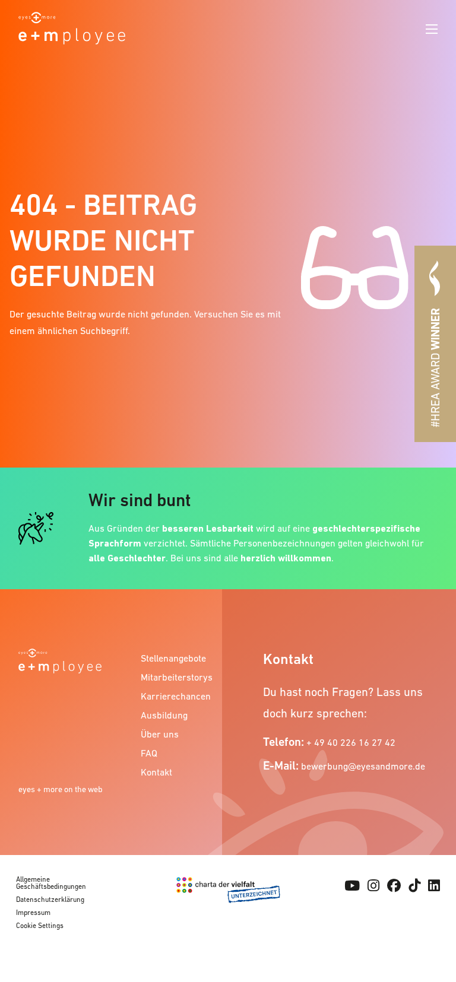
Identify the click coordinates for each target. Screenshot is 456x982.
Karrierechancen (176, 696)
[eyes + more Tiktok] (414, 886)
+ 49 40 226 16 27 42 (350, 742)
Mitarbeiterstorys (176, 677)
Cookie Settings (40, 925)
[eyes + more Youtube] (352, 886)
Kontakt (156, 772)
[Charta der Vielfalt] (228, 905)
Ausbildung (164, 715)
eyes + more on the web (60, 789)
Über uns (160, 734)
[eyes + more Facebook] (394, 886)
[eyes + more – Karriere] (71, 26)
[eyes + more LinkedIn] (434, 886)
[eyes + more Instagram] (373, 886)
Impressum (33, 912)
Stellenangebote (173, 658)
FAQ (149, 753)
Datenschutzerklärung (50, 899)
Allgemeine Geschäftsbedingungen (51, 883)
